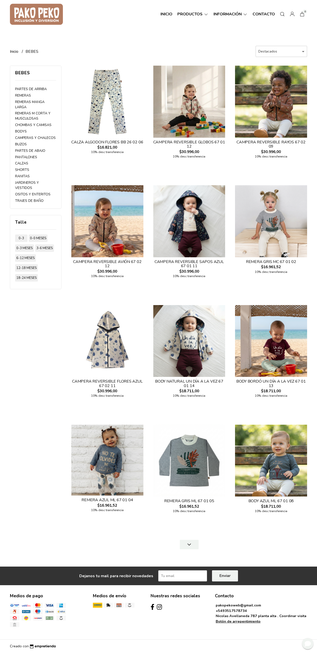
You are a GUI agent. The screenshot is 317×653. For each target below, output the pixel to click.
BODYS (21, 131)
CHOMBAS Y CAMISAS (33, 125)
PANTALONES (26, 157)
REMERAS (23, 95)
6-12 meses (25, 258)
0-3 (21, 238)
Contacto (264, 14)
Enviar (225, 575)
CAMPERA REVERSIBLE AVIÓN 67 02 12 (107, 264)
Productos (190, 14)
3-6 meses (44, 248)
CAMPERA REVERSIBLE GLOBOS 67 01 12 (189, 144)
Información (228, 14)
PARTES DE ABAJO (30, 150)
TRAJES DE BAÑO (29, 200)
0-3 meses (24, 248)
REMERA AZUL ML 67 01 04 (107, 500)
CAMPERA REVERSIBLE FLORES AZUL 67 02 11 (107, 384)
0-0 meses (38, 238)
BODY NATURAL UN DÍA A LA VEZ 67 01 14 (189, 384)
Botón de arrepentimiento (238, 621)
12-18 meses (26, 268)
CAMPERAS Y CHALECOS (35, 137)
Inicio (166, 14)
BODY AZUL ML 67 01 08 (271, 501)
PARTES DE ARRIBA (31, 89)
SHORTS (22, 169)
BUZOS (21, 144)
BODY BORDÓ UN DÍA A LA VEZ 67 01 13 (271, 384)
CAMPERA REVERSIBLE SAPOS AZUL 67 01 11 (189, 264)
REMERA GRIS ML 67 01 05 (189, 501)
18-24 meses (26, 278)
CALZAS (21, 163)
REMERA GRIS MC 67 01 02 (271, 261)
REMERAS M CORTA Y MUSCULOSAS (33, 116)
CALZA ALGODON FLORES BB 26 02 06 (107, 142)
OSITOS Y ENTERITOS (33, 194)
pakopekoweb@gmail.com (238, 605)
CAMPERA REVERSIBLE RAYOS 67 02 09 (271, 144)
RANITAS (22, 176)
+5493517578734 (231, 610)
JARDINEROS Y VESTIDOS (27, 185)
